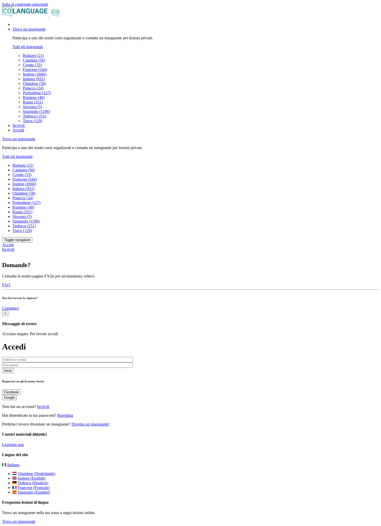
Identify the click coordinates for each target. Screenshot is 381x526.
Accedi (18, 130)
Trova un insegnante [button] (29, 29)
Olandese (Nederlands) (36, 473)
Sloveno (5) (32, 107)
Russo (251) (33, 102)
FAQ (6, 285)
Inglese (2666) (34, 74)
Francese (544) (35, 69)
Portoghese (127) (37, 93)
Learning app (13, 444)
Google (9, 397)
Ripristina (65, 415)
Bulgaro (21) (33, 55)
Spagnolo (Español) (34, 492)
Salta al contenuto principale (25, 4)
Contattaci (10, 308)
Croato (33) (32, 65)
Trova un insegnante (18, 521)
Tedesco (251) (34, 116)
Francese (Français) (34, 487)
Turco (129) (32, 121)
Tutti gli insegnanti (27, 47)
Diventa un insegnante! (90, 424)
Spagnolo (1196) (36, 111)
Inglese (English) (31, 478)
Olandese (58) (34, 83)
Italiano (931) (34, 79)
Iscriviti (18, 125)
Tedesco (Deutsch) (33, 483)
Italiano (12, 465)
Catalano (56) (34, 60)
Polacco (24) (33, 88)
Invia (7, 370)
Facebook (11, 392)
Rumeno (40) (34, 97)
